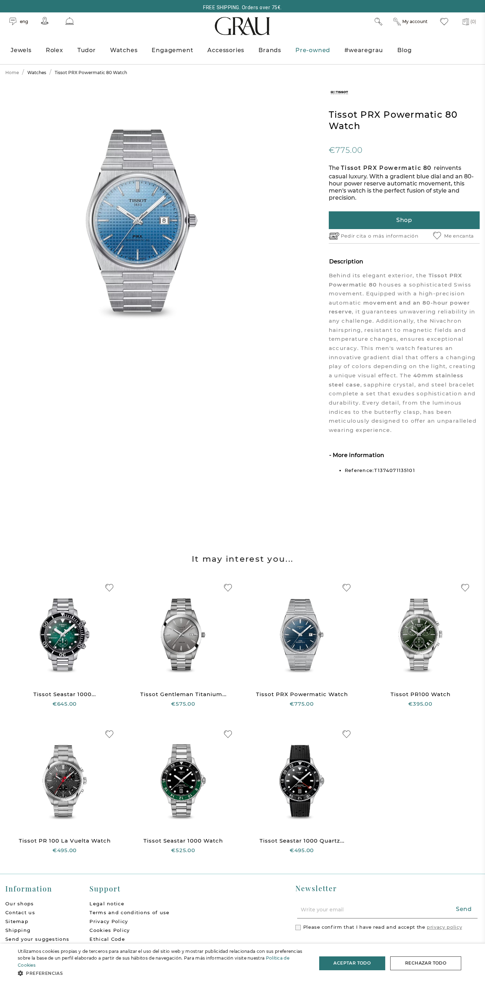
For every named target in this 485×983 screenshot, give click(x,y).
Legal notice (106, 903)
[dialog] (242, 963)
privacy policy (444, 927)
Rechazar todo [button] (425, 963)
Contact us (20, 912)
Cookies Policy (109, 930)
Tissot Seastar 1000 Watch (183, 840)
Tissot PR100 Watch (421, 694)
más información (396, 236)
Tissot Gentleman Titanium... (183, 694)
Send (464, 909)
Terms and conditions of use (129, 912)
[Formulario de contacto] (69, 21)
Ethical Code (107, 939)
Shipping (18, 930)
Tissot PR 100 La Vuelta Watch (65, 840)
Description (346, 261)
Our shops (19, 903)
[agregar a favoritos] (109, 588)
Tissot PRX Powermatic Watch (302, 694)
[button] (162, 973)
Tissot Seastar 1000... (64, 694)
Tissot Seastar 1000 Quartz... (302, 840)
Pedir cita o (357, 236)
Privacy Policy (108, 921)
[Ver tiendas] (45, 20)
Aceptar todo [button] (352, 963)
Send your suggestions (37, 939)
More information (357, 455)
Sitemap (16, 921)
